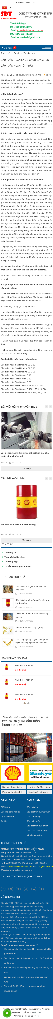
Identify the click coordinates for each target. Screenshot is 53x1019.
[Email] (35, 2)
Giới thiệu (5, 807)
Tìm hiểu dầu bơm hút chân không (18, 524)
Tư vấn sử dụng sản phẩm (17, 566)
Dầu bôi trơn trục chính (37, 826)
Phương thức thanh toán (13, 792)
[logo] (26, 12)
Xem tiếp (26, 468)
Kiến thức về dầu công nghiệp (29, 627)
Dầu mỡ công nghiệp (10, 812)
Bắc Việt (37, 1012)
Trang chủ (5, 53)
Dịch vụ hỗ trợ (7, 816)
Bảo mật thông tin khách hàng (16, 787)
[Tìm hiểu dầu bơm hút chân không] (26, 502)
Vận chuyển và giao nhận (40, 792)
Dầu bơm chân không (36, 830)
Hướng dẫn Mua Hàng (39, 787)
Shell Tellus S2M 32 (24, 680)
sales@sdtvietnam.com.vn (30, 30)
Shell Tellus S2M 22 (24, 665)
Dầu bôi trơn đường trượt (38, 812)
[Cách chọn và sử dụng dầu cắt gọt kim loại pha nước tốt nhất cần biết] (26, 430)
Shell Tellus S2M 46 (24, 694)
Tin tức (17, 53)
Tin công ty (10, 552)
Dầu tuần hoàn (33, 821)
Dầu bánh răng (33, 816)
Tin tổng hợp (29, 53)
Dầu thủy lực (32, 807)
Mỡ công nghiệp (34, 835)
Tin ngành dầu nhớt (14, 557)
